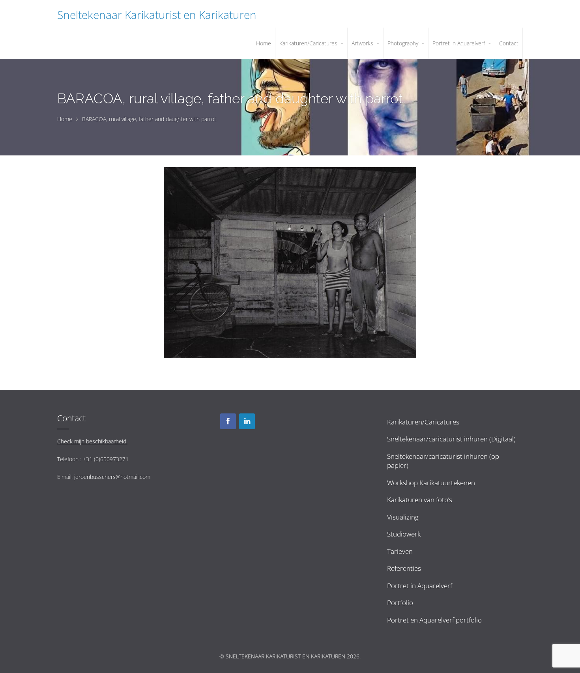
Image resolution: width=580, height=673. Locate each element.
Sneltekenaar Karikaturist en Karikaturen (156, 14)
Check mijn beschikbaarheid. (92, 441)
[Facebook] (228, 421)
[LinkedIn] (247, 421)
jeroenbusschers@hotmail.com (112, 476)
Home (64, 119)
